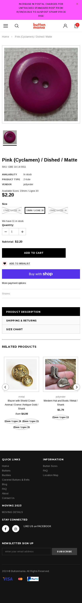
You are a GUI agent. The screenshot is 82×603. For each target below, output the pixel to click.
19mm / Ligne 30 (35, 210)
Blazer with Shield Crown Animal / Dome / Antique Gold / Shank (21, 404)
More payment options (14, 283)
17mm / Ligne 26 (11, 210)
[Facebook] (5, 528)
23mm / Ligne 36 (58, 210)
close (77, 4)
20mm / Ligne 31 (30, 421)
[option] (41, 84)
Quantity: (8, 225)
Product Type (11, 179)
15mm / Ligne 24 (13, 421)
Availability (9, 174)
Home (5, 36)
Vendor (7, 184)
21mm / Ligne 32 (60, 417)
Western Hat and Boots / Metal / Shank (60, 402)
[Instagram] (15, 528)
